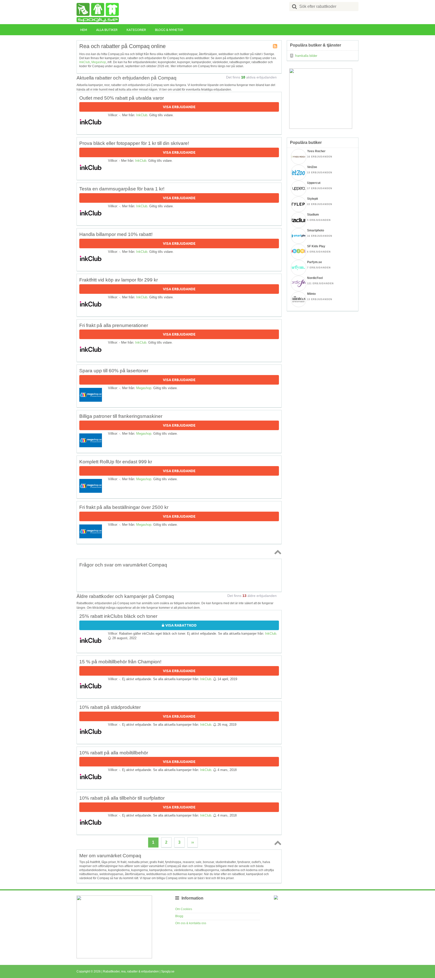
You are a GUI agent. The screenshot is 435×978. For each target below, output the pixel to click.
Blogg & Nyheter (169, 29)
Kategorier (136, 29)
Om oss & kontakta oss (190, 923)
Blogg (179, 916)
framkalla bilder (306, 56)
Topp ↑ (277, 552)
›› (192, 842)
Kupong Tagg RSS (275, 46)
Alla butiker (107, 29)
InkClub (84, 62)
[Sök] (294, 6)
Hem (83, 29)
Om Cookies (183, 909)
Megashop (98, 62)
